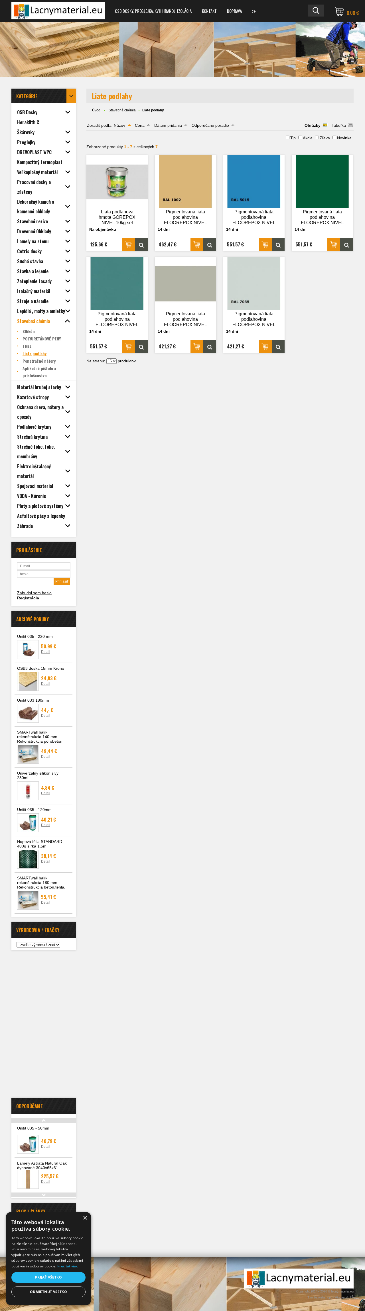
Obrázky (313, 125)
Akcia (308, 138)
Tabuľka (339, 125)
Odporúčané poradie (210, 125)
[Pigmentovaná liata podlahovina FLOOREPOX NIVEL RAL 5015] (254, 181)
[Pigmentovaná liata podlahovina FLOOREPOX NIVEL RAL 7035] (254, 283)
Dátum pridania (168, 125)
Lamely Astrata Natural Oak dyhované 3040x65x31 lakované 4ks (42, 1168)
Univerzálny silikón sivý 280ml (37, 775)
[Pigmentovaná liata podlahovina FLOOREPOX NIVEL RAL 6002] (322, 181)
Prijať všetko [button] (48, 1277)
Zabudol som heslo (34, 593)
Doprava (234, 11)
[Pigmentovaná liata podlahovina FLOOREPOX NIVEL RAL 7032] (185, 283)
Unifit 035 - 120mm (34, 809)
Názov (119, 125)
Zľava (325, 138)
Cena (140, 125)
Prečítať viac (67, 1266)
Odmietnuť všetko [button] (48, 1291)
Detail (45, 652)
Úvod (96, 110)
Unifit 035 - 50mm (33, 1128)
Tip (293, 138)
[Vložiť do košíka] (128, 244)
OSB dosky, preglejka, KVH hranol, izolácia (153, 11)
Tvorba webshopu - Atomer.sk (328, 1297)
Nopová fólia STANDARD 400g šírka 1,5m (39, 843)
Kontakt (209, 11)
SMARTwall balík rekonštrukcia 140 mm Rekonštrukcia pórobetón (39, 737)
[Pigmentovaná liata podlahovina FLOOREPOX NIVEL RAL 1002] (185, 181)
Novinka (344, 138)
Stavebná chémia (122, 110)
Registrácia (28, 598)
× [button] (85, 1218)
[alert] (48, 1258)
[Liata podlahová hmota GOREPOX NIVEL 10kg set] (117, 181)
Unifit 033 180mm (33, 700)
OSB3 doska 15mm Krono (40, 668)
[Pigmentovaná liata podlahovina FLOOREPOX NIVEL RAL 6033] (117, 283)
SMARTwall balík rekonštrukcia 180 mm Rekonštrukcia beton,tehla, (41, 882)
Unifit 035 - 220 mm (35, 636)
